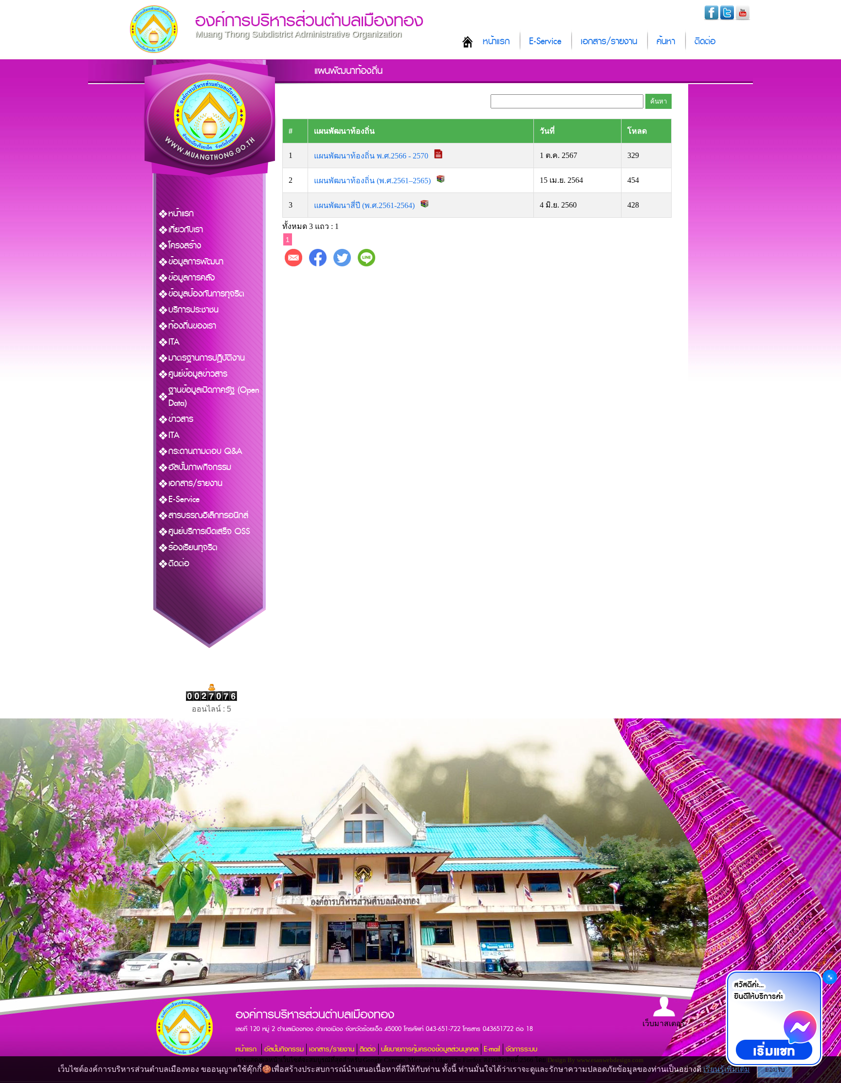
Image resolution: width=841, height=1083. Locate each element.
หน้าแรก (496, 42)
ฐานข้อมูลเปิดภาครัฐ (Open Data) (213, 397)
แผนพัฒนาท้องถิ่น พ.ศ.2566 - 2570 (372, 156)
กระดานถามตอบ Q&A (205, 451)
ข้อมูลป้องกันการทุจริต (206, 293)
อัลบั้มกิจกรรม (284, 1049)
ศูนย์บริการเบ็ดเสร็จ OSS (209, 531)
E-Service (545, 42)
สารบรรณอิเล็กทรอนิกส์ (208, 515)
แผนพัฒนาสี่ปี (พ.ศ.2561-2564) (365, 205)
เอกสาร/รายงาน (609, 42)
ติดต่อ (705, 42)
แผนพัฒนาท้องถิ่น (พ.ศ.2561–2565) (373, 180)
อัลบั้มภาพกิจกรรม (199, 467)
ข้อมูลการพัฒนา (195, 261)
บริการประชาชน (193, 309)
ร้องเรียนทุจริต (193, 547)
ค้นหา (666, 42)
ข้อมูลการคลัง (191, 277)
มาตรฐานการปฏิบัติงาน (206, 358)
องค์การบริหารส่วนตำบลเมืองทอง (309, 20)
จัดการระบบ (521, 1049)
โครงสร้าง (184, 245)
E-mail (492, 1049)
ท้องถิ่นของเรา (192, 325)
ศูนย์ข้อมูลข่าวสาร (197, 374)
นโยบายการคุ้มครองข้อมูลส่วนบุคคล (429, 1049)
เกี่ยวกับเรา (185, 229)
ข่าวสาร (180, 419)
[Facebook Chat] (774, 1018)
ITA (174, 342)
